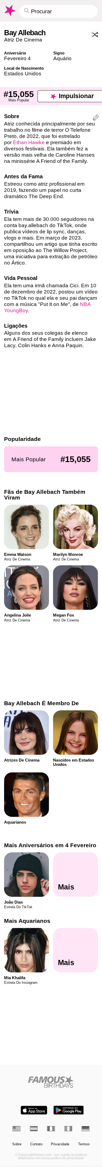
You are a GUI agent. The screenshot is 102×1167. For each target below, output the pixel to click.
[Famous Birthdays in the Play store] (69, 1110)
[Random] (95, 34)
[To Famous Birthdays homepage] (9, 11)
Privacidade (60, 1144)
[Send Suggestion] (96, 118)
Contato (36, 1144)
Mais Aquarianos (27, 921)
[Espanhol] (34, 1128)
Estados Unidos (22, 73)
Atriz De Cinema (23, 40)
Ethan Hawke (29, 142)
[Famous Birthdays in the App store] (34, 1110)
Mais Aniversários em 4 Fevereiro (50, 845)
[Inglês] (16, 1128)
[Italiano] (68, 1128)
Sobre (16, 1144)
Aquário (62, 58)
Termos (84, 1144)
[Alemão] (85, 1128)
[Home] (51, 1082)
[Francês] (51, 1128)
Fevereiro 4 (17, 58)
